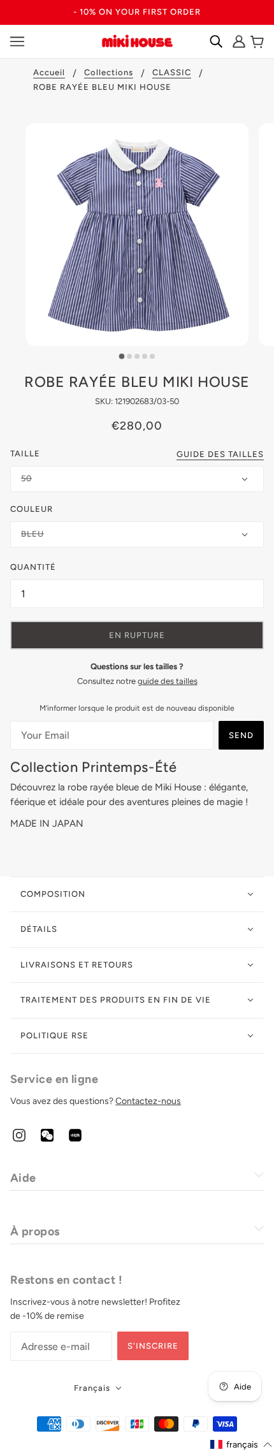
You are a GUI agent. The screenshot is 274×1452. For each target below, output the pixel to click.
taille (25, 453)
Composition (52, 894)
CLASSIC (171, 72)
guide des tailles (168, 681)
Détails (38, 929)
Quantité (33, 567)
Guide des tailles (220, 454)
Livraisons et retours (76, 964)
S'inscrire (152, 1346)
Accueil (49, 72)
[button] (241, 1444)
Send (241, 735)
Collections (108, 72)
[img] (19, 1134)
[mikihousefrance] (137, 40)
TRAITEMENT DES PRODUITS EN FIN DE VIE (115, 1000)
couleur (31, 509)
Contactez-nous (148, 1101)
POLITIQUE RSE (54, 1035)
